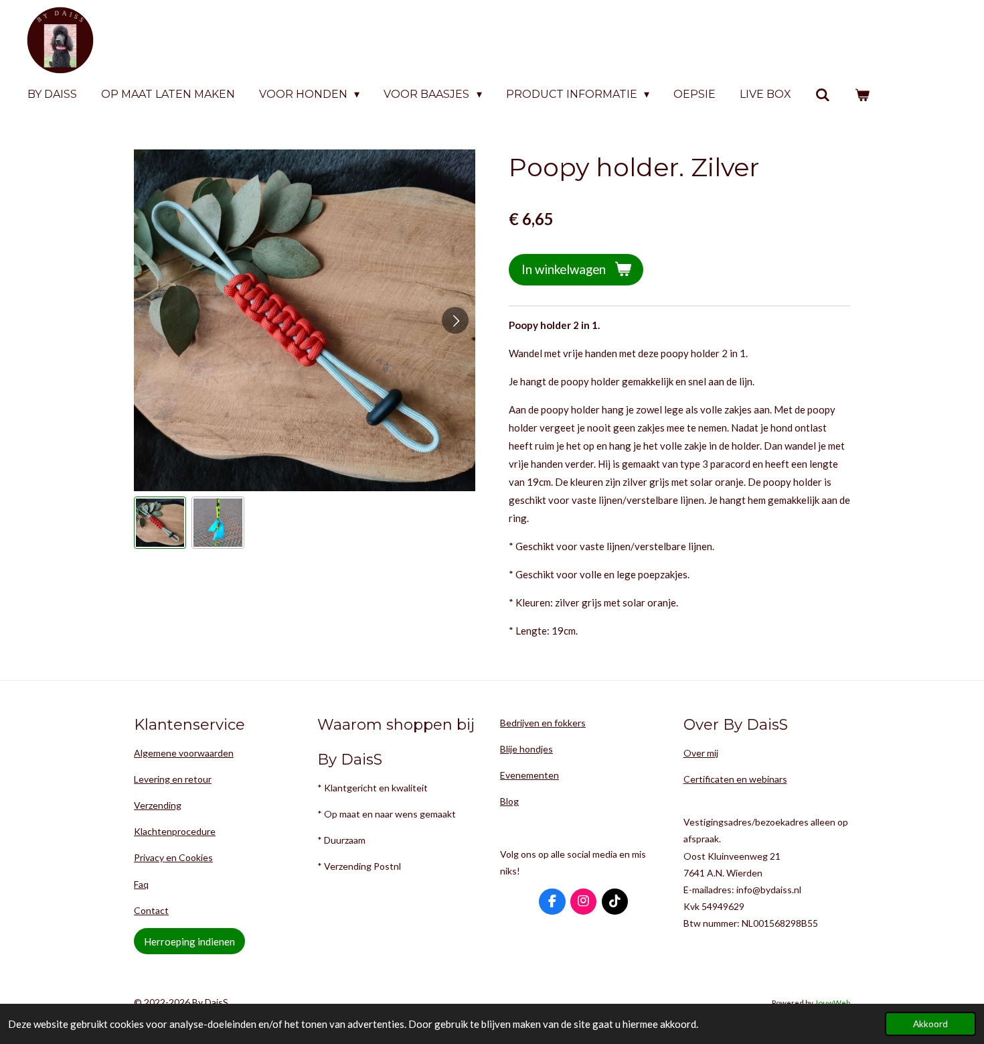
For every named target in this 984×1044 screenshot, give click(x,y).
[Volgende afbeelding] (455, 320)
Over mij (700, 753)
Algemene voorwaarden (184, 753)
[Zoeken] (823, 94)
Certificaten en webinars (735, 779)
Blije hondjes (526, 749)
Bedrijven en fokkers (543, 722)
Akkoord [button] (930, 1024)
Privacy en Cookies (173, 857)
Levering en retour (173, 779)
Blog (509, 801)
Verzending (157, 805)
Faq (141, 884)
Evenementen (529, 775)
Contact (151, 910)
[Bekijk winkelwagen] (862, 94)
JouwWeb (832, 1002)
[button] (160, 523)
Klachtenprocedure (175, 831)
